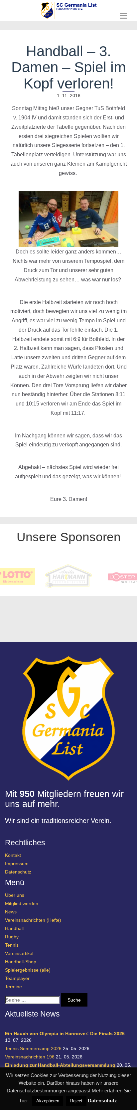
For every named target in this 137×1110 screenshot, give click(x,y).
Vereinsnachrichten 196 (30, 1056)
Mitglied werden (21, 903)
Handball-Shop (20, 961)
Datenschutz (18, 871)
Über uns (14, 895)
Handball (14, 928)
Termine (13, 986)
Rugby (12, 936)
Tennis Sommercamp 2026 (33, 1048)
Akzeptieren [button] (47, 1100)
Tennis (12, 945)
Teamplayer (17, 978)
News (11, 911)
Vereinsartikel (19, 953)
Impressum (17, 863)
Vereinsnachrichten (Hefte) (33, 920)
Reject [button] (76, 1100)
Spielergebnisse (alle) (28, 970)
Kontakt (13, 855)
